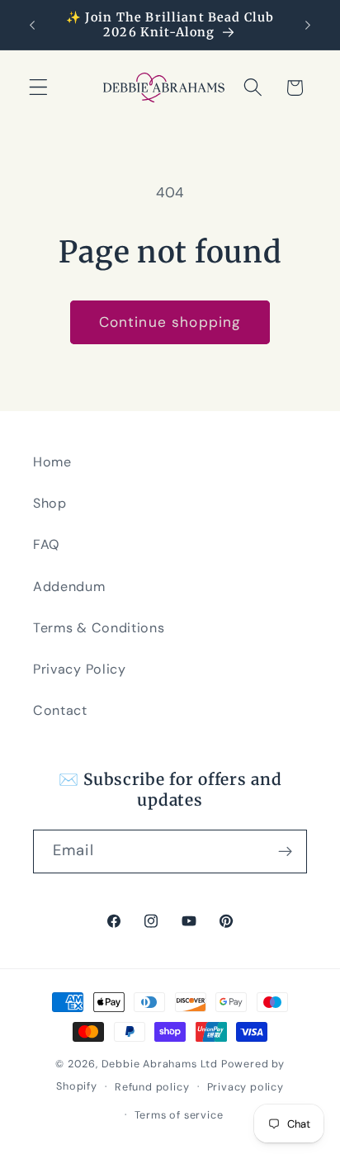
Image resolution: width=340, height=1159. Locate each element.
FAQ (46, 544)
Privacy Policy (79, 669)
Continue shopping (170, 322)
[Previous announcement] (32, 25)
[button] (38, 88)
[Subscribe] (285, 852)
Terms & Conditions (98, 627)
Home (52, 462)
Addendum (69, 586)
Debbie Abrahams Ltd (160, 1064)
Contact (60, 710)
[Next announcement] (308, 25)
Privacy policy (245, 1087)
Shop (50, 503)
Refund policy (152, 1087)
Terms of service (179, 1115)
